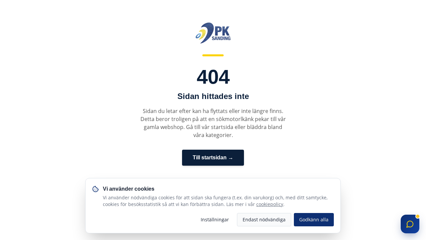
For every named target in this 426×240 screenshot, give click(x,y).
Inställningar (215, 219)
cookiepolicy (269, 204)
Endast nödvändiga (264, 219)
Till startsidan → (213, 157)
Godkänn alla (313, 219)
